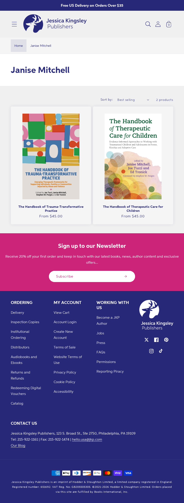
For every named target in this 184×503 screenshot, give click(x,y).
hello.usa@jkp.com (87, 439)
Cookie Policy (64, 382)
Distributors (20, 347)
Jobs (100, 333)
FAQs (100, 352)
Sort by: (107, 99)
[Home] (55, 24)
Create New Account (63, 334)
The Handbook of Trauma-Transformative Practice (50, 208)
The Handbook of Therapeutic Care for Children (133, 208)
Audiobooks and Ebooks (24, 360)
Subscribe (64, 276)
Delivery (17, 312)
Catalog (17, 403)
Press (100, 343)
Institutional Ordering (20, 334)
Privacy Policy (65, 372)
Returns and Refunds (20, 375)
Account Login (65, 322)
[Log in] (158, 24)
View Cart (61, 312)
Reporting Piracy (110, 371)
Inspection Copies (25, 322)
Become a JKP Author (108, 320)
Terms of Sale (65, 347)
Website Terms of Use (68, 360)
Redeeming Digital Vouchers (26, 391)
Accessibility (63, 391)
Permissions (106, 362)
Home (18, 45)
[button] (14, 24)
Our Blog (18, 445)
